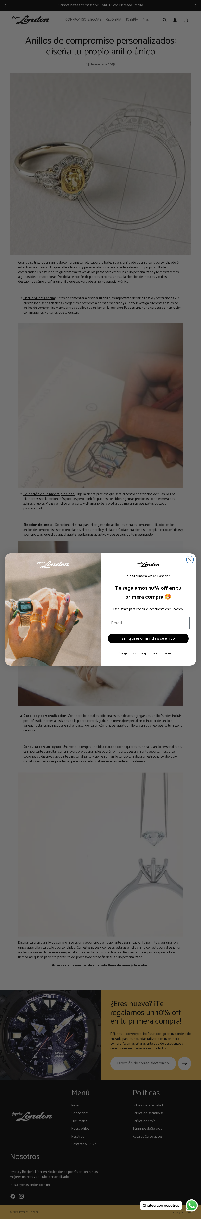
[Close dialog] (190, 559)
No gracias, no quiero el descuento (148, 653)
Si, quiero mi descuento (148, 638)
